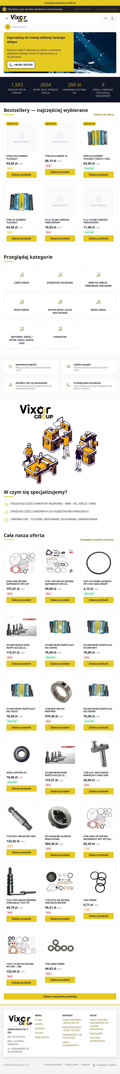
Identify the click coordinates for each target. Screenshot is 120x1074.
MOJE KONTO (42, 1037)
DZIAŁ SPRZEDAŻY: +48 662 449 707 (72, 1021)
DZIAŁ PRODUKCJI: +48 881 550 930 (72, 1029)
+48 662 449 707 (82, 9)
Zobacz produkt (21, 174)
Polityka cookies (71, 1064)
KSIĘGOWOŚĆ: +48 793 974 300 (72, 1036)
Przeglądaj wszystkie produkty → (98, 539)
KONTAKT (40, 1028)
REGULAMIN (96, 1033)
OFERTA (39, 1024)
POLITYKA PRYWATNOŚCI (97, 1039)
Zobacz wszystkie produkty (60, 996)
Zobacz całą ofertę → (105, 114)
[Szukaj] (7, 27)
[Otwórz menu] (7, 18)
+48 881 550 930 (23, 64)
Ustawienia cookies (106, 1064)
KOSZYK (39, 1032)
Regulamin (85, 1064)
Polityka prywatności (53, 1064)
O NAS (38, 1019)
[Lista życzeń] (106, 18)
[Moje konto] (112, 18)
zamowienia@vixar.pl (107, 9)
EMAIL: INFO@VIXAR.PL (70, 1044)
